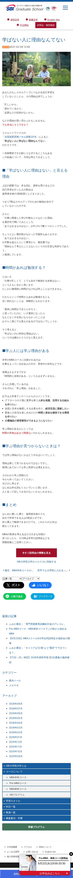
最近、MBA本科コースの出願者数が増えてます (21, 570)
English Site (53, 19)
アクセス (28, 847)
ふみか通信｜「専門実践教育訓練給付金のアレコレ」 (37, 623)
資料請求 (14, 19)
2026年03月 (16, 727)
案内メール (15, 680)
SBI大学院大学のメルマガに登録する (36, 561)
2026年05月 (16, 718)
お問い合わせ (32, 851)
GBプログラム (17, 794)
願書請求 (33, 19)
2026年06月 (16, 713)
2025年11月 (15, 746)
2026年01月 (15, 737)
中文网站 (24, 25)
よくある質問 (13, 851)
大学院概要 (12, 847)
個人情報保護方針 (15, 856)
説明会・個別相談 (46, 25)
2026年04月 (16, 722)
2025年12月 (15, 741)
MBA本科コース (18, 777)
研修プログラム (36, 826)
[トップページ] (31, 7)
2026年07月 (15, 708)
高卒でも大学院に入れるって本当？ (54, 570)
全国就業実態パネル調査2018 (20, 136)
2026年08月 (16, 703)
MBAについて (45, 847)
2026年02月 (15, 732)
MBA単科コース (18, 788)
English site (50, 851)
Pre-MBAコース (18, 783)
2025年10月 (15, 751)
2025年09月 (16, 756)
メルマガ (14, 685)
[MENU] (65, 7)
